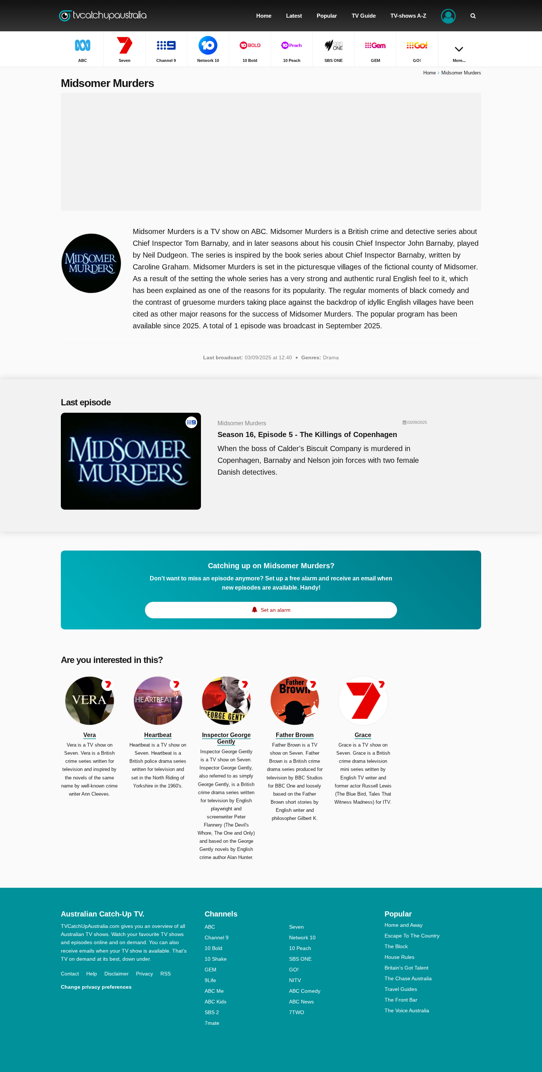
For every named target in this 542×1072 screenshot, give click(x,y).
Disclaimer (116, 974)
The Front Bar (401, 1000)
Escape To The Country (412, 936)
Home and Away (404, 925)
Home (429, 73)
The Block (396, 946)
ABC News (301, 1002)
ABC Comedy (304, 991)
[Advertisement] (271, 151)
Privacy (144, 974)
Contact (70, 974)
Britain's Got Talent (406, 968)
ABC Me (214, 991)
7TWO (296, 1012)
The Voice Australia (407, 1010)
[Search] (473, 15)
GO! (294, 970)
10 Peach (300, 948)
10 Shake (216, 959)
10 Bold (213, 948)
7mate (212, 1023)
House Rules (399, 957)
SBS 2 (212, 1012)
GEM (210, 970)
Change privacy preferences (96, 987)
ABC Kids (215, 1002)
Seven (296, 927)
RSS (165, 974)
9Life (210, 980)
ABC (210, 927)
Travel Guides (401, 989)
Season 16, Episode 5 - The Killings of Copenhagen (307, 434)
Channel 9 (217, 937)
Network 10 (302, 937)
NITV (295, 980)
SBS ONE (300, 959)
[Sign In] (448, 15)
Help (91, 974)
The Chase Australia (408, 978)
